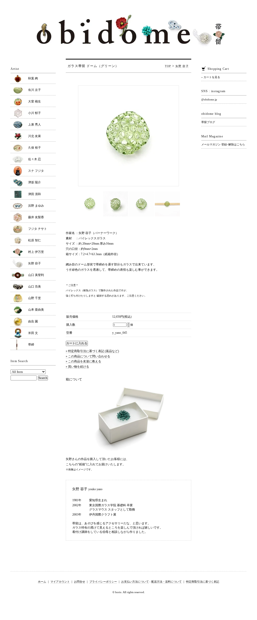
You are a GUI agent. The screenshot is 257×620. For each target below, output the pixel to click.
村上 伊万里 (36, 252)
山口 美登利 (36, 275)
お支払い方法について (135, 581)
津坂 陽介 (34, 182)
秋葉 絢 (33, 78)
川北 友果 (34, 136)
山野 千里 (34, 298)
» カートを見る (210, 77)
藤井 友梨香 (36, 217)
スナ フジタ (36, 171)
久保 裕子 (34, 147)
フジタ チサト (37, 229)
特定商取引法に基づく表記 (202, 581)
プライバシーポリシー (103, 581)
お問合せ (79, 581)
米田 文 (33, 333)
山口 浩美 (34, 286)
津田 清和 (34, 194)
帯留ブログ (208, 122)
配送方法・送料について (166, 581)
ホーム (42, 581)
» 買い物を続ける (77, 366)
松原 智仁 (34, 240)
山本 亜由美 (36, 309)
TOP (168, 66)
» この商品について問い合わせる (88, 356)
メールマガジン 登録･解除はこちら (223, 144)
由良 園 (33, 321)
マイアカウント (60, 581)
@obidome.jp (209, 99)
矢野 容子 (182, 66)
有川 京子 (34, 90)
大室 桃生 (34, 101)
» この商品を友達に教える (83, 361)
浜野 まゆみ (36, 205)
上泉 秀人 (34, 124)
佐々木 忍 (34, 159)
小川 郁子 (34, 113)
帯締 (31, 344)
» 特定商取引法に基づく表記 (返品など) (92, 351)
